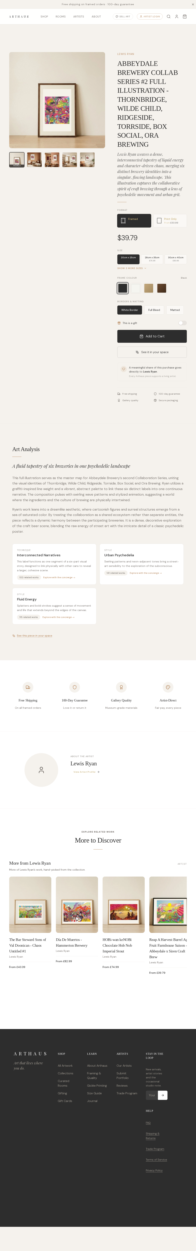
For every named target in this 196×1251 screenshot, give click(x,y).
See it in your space (155, 352)
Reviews (122, 1086)
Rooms (61, 16)
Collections (65, 1073)
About (96, 16)
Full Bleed (154, 310)
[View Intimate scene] (52, 159)
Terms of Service (156, 1159)
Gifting (62, 1093)
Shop (44, 16)
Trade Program (127, 1093)
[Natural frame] (148, 288)
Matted (175, 310)
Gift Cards (65, 1101)
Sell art (124, 16)
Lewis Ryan (125, 54)
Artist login (152, 16)
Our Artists (124, 1066)
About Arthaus (97, 1066)
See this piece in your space (34, 635)
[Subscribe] (162, 1095)
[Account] (177, 16)
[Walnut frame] (161, 288)
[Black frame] (122, 288)
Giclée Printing (97, 1086)
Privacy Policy (154, 1170)
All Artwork (65, 1066)
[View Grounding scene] (69, 159)
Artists (78, 16)
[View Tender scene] (87, 159)
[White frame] (135, 288)
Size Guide (94, 1093)
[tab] (134, 220)
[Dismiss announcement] (193, 4)
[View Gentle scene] (34, 159)
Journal (92, 1101)
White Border (129, 310)
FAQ (148, 1122)
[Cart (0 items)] (185, 16)
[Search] (169, 16)
